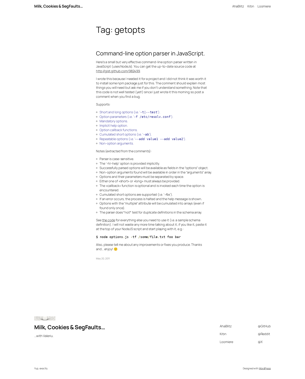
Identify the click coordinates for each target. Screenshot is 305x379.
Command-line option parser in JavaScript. (150, 53)
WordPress (265, 368)
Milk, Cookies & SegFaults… (58, 6)
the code (108, 220)
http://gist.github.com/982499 (118, 71)
